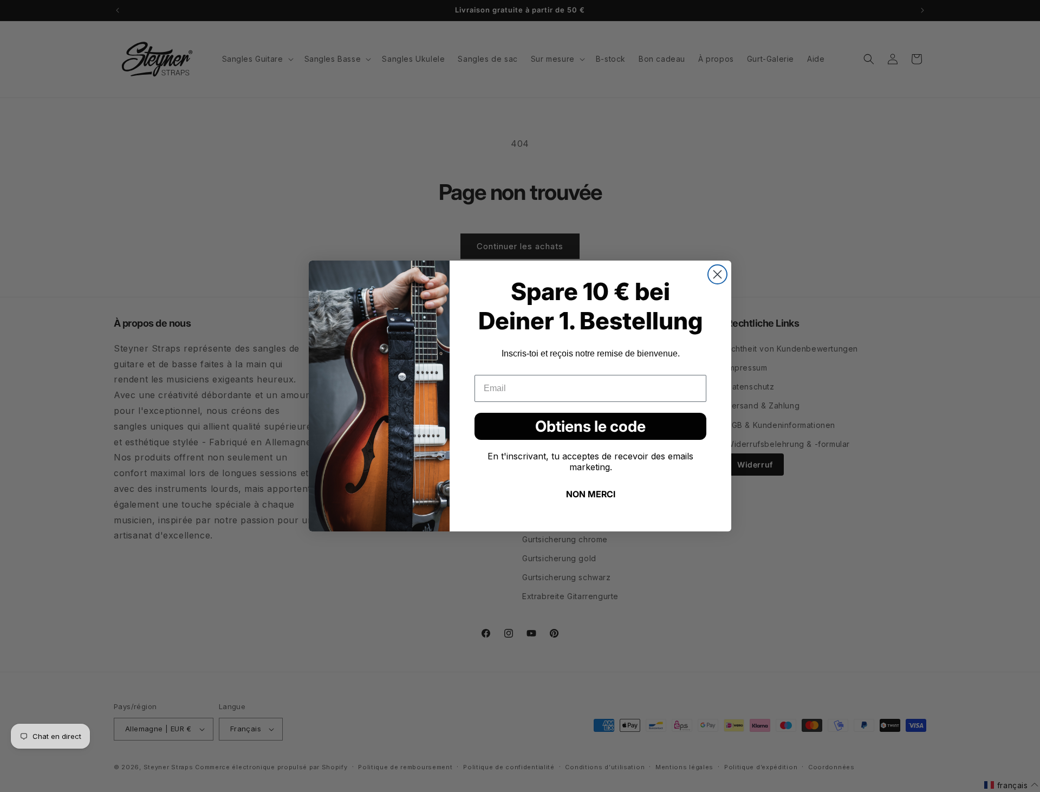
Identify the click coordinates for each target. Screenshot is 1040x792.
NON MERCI (590, 494)
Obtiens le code (590, 426)
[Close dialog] (717, 274)
